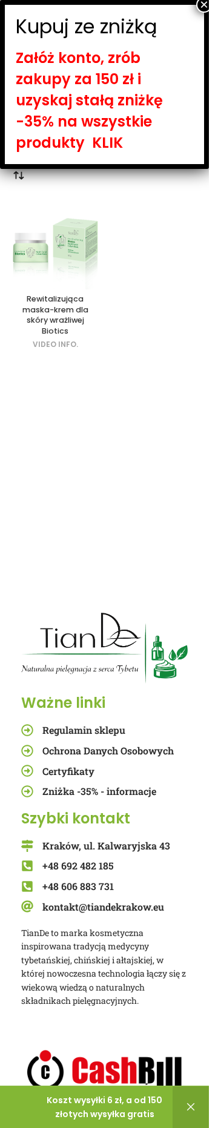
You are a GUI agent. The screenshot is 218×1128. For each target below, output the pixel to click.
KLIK (107, 143)
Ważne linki (63, 703)
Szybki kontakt (75, 818)
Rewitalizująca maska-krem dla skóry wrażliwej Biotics (55, 315)
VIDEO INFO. (55, 344)
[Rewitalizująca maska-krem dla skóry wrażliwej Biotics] (55, 243)
